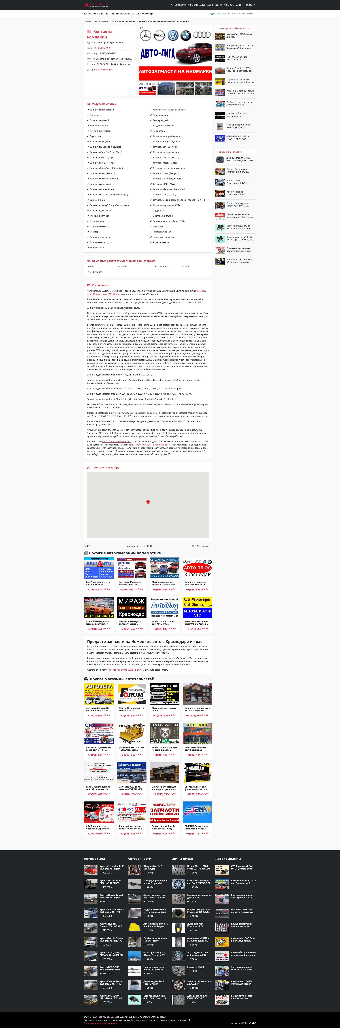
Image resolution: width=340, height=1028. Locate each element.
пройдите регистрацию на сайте (126, 669)
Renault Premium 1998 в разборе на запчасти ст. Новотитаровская (238, 69)
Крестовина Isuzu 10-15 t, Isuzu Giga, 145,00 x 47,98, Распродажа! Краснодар (239, 238)
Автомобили (178, 4)
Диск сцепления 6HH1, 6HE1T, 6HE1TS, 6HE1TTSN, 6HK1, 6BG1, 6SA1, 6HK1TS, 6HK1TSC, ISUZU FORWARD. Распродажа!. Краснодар (240, 159)
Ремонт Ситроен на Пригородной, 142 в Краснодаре (236, 170)
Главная (87, 21)
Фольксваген (100, 294)
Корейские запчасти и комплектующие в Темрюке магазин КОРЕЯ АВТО (240, 80)
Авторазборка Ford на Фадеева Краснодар (237, 137)
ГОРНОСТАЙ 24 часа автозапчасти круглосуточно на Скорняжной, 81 (236, 58)
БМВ (110, 294)
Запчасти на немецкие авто (116, 441)
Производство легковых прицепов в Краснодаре (239, 249)
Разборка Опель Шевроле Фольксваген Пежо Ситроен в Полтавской (241, 92)
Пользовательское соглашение (100, 1023)
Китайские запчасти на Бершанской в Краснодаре (240, 215)
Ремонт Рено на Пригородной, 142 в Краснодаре (236, 193)
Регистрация (238, 13)
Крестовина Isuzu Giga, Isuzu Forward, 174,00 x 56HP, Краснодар (238, 227)
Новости (250, 4)
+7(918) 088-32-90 (101, 47)
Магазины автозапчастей (123, 21)
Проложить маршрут (102, 69)
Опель (116, 294)
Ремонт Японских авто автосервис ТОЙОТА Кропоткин (238, 204)
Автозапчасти (196, 4)
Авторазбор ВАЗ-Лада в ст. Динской (240, 35)
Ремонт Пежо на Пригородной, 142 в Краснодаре (236, 181)
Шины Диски (214, 4)
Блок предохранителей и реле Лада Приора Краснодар (239, 126)
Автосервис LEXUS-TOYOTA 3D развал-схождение (240, 261)
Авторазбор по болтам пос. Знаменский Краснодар (240, 46)
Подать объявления (219, 13)
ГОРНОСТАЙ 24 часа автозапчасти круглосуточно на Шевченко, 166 (236, 114)
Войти (250, 13)
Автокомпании (233, 4)
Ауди (89, 294)
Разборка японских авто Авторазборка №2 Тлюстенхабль (239, 103)
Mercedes (200, 290)
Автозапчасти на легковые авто (153, 444)
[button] (148, 502)
